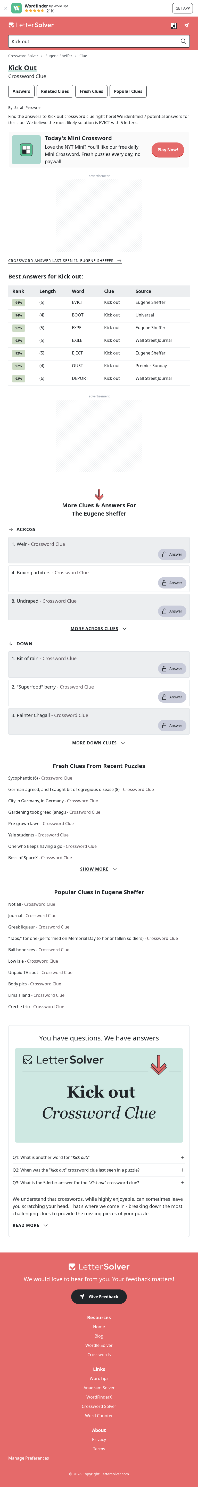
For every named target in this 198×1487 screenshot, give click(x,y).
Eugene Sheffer (58, 55)
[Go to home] (99, 1267)
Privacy (99, 1439)
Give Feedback (103, 1297)
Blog (99, 1336)
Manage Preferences (28, 1458)
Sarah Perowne (27, 107)
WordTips (99, 1378)
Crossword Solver (23, 55)
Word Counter (99, 1415)
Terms (99, 1449)
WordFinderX (99, 1397)
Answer (175, 554)
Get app (183, 8)
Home (99, 1327)
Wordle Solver (99, 1345)
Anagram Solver (99, 1388)
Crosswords (99, 1354)
